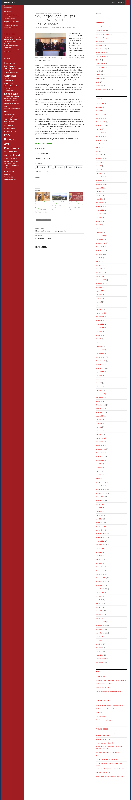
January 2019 (100, 317)
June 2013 (99, 556)
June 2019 (99, 298)
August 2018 (100, 328)
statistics (7, 165)
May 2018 (99, 339)
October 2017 (100, 364)
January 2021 (100, 239)
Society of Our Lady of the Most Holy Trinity (109, 776)
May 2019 (99, 302)
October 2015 (100, 453)
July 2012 (99, 596)
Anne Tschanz (56, 28)
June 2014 (99, 511)
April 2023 (99, 169)
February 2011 (100, 659)
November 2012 (101, 581)
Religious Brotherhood (103, 687)
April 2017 (99, 386)
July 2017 (99, 375)
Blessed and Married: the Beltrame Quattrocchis (50, 230)
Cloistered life (40, 13)
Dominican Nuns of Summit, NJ (106, 743)
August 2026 (100, 103)
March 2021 (99, 232)
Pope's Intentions (10, 131)
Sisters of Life (14, 161)
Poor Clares (9, 128)
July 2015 (99, 464)
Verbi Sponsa (100, 712)
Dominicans (11, 93)
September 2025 (101, 125)
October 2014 (100, 497)
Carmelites (10, 75)
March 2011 (99, 655)
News (97, 60)
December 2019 (101, 280)
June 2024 (99, 144)
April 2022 (99, 195)
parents (15, 119)
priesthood (14, 154)
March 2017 (99, 390)
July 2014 (99, 508)
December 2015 (101, 445)
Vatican (13, 165)
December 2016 (101, 401)
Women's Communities (53, 13)
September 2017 (101, 368)
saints (14, 158)
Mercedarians (9, 114)
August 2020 (100, 254)
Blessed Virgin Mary (102, 27)
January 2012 (100, 618)
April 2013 (99, 563)
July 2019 (99, 294)
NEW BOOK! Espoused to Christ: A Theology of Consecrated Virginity (12, 39)
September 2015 (101, 456)
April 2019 (99, 305)
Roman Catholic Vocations (104, 772)
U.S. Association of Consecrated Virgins (108, 691)
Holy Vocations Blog (102, 756)
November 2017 (101, 361)
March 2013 (99, 567)
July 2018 (99, 331)
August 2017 (100, 372)
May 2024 (99, 147)
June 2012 (99, 600)
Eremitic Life (100, 45)
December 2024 (101, 136)
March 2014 (99, 522)
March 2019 (99, 309)
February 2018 (100, 350)
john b (5, 50)
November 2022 (101, 184)
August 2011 (100, 636)
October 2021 (100, 210)
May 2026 (99, 111)
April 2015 (99, 475)
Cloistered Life (100, 676)
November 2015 (101, 449)
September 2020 (101, 250)
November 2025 (101, 122)
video (17, 165)
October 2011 (100, 629)
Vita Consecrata (101, 716)
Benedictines (9, 66)
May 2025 (99, 129)
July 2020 (99, 258)
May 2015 (99, 471)
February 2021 (100, 236)
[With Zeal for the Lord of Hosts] (59, 196)
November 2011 (101, 625)
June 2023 (99, 162)
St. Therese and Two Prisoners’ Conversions (11, 45)
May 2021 (99, 225)
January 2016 (100, 442)
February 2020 (100, 272)
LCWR (17, 103)
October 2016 (100, 408)
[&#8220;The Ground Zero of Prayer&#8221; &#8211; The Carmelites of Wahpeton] (42, 196)
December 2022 (101, 180)
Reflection (99, 74)
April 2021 (99, 228)
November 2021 (101, 206)
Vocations (99, 86)
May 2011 (99, 647)
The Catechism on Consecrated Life (107, 709)
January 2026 (100, 118)
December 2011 (101, 622)
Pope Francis (11, 148)
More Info (121, 2)
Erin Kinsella (7, 37)
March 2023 (99, 173)
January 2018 (100, 353)
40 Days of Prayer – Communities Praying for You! (76, 204)
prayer (5, 155)
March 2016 (99, 434)
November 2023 (101, 158)
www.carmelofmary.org (43, 143)
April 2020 (99, 265)
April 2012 (99, 607)
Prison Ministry (101, 67)
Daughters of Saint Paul (103, 739)
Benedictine (9, 63)
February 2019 (100, 313)
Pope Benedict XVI (10, 139)
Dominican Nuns (9, 90)
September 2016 (101, 412)
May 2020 (99, 261)
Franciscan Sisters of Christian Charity (108, 752)
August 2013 (100, 548)
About (113, 2)
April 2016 (99, 431)
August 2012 (100, 592)
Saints (97, 82)
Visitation (7, 168)
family (9, 100)
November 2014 (101, 493)
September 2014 (101, 500)
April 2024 (99, 151)
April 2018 (99, 342)
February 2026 (100, 114)
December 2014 (101, 489)
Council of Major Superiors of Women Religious (111, 680)
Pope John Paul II (11, 151)
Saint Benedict (8, 158)
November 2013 (101, 537)
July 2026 (99, 107)
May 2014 (99, 515)
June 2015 (99, 467)
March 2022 (99, 199)
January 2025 (100, 133)
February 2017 (100, 394)
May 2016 (99, 427)
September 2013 (101, 545)
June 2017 (99, 379)
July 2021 (99, 217)
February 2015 (100, 482)
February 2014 (100, 526)
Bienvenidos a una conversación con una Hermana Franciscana (108, 734)
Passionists (8, 125)
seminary (7, 161)
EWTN (6, 100)
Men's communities (102, 56)
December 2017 (101, 357)
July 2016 (99, 419)
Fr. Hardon (15, 100)
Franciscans (9, 103)
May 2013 (99, 559)
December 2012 (101, 578)
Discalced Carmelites (11, 86)
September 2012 (101, 589)
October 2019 (100, 287)
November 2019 (101, 283)
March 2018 (99, 346)
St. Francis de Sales (9, 163)
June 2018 (99, 335)
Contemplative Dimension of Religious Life (109, 705)
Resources (99, 78)
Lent (5, 106)
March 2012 (99, 611)
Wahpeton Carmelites (44, 220)
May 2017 (99, 383)
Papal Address (100, 63)
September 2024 (101, 140)
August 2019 (100, 291)
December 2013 (101, 533)
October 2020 (100, 247)
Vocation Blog (9, 2)
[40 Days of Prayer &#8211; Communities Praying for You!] (76, 196)
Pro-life (98, 71)
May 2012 (99, 603)
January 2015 (100, 486)
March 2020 (99, 269)
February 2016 (100, 438)
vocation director (8, 174)
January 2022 (100, 202)
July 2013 (99, 552)
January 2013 (100, 574)
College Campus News (103, 34)
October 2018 (100, 324)
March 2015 (99, 478)
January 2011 (100, 662)
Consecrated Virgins (102, 38)
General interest (101, 49)
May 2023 (99, 166)
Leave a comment (69, 28)
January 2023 (100, 177)
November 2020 (101, 243)
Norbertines (8, 119)
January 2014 (100, 530)
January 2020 (100, 276)
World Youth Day (10, 179)
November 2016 (101, 405)
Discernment (100, 41)
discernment (9, 88)
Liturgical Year (100, 52)
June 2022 (99, 191)
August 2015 (100, 460)
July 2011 (99, 640)
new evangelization (11, 117)
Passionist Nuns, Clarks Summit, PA (107, 759)
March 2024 (99, 155)
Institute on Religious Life (104, 684)
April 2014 (99, 519)
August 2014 (100, 504)
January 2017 (100, 397)
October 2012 (100, 585)
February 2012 (100, 614)
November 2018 (101, 320)
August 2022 (100, 188)
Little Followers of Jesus (43, 237)
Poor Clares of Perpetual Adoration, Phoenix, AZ (111, 769)
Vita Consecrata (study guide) (105, 720)
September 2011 (101, 633)
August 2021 (100, 214)
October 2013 (100, 541)
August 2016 (100, 416)
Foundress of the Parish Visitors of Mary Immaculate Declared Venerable (11, 16)
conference (7, 78)
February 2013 (100, 570)
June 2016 (99, 423)
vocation (9, 171)
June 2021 (99, 221)
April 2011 (99, 651)
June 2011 (99, 644)
